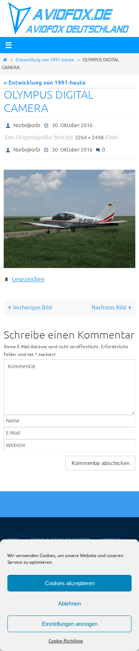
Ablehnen (69, 603)
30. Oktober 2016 (72, 125)
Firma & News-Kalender (60, 533)
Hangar (111, 533)
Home (12, 533)
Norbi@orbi (26, 125)
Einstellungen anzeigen (69, 624)
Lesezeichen (28, 274)
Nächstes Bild (109, 301)
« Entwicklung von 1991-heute (45, 83)
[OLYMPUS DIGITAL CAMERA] (69, 214)
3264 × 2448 (89, 135)
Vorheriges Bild (32, 301)
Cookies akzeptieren (70, 583)
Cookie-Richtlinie (66, 641)
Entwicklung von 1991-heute (45, 60)
